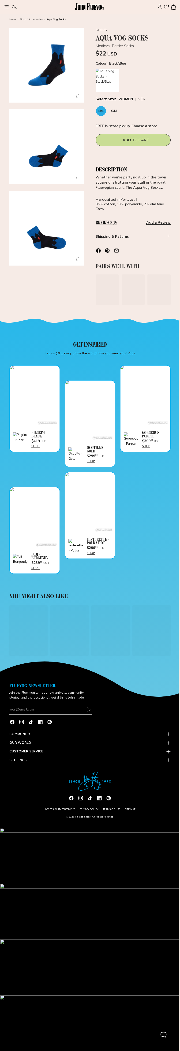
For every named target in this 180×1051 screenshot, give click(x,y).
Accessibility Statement (58, 812)
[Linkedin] (40, 725)
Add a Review (156, 222)
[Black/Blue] (106, 80)
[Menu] (6, 6)
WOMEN (124, 99)
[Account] (157, 7)
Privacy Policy (87, 812)
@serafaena (46, 421)
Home (12, 19)
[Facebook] (12, 725)
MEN (140, 99)
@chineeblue (100, 436)
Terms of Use (110, 812)
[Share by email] (115, 250)
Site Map (129, 812)
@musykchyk (155, 421)
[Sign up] (89, 712)
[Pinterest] (49, 725)
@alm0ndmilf (46, 542)
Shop (22, 19)
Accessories (36, 19)
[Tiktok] (31, 725)
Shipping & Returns (111, 236)
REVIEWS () (105, 222)
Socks (100, 30)
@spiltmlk (102, 527)
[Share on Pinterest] (106, 250)
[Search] (14, 7)
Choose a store (143, 126)
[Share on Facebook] (97, 250)
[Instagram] (21, 725)
